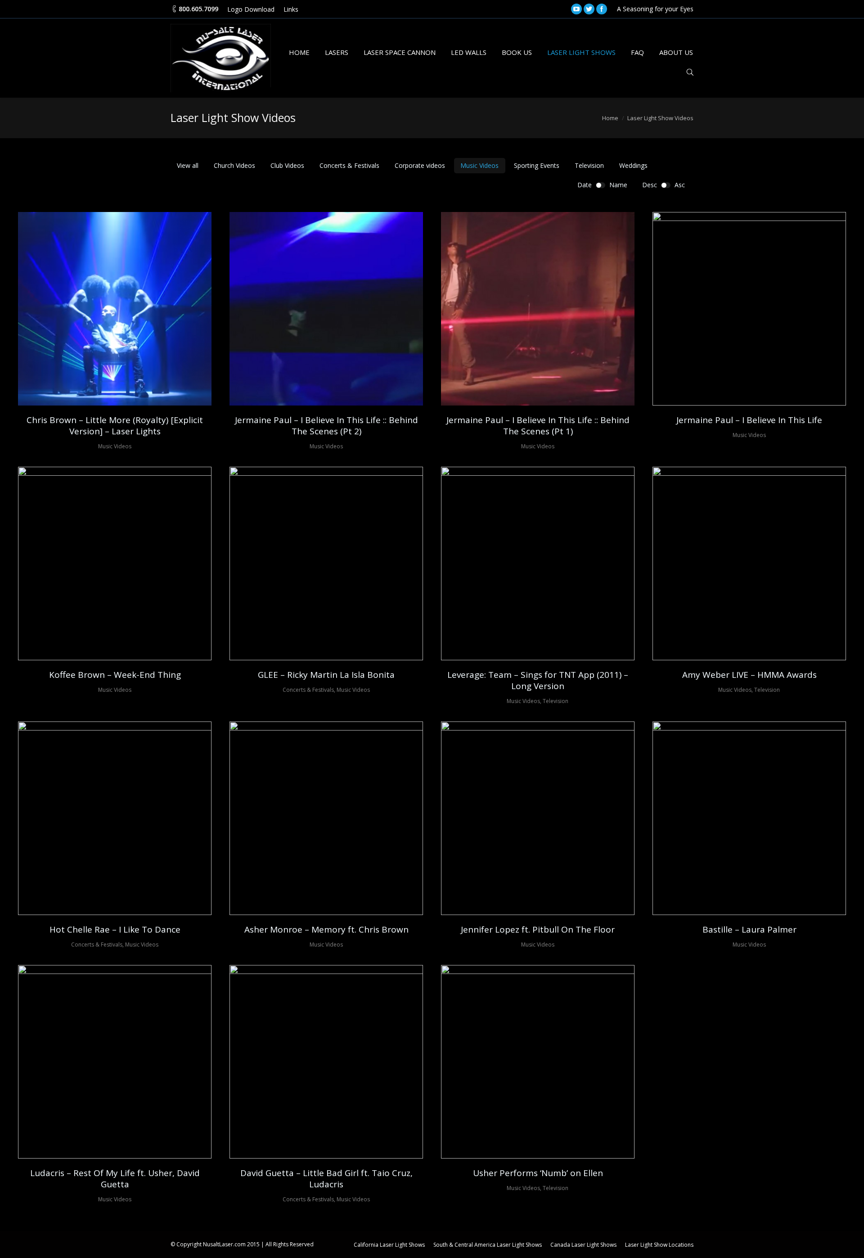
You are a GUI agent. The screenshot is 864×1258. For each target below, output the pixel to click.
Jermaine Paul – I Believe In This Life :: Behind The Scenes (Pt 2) (326, 426)
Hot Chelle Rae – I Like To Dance (115, 929)
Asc (680, 184)
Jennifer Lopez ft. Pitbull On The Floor (538, 929)
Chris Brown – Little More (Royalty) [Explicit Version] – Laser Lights (115, 426)
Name (618, 184)
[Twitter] (589, 9)
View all (187, 165)
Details (127, 308)
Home (610, 118)
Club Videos (287, 165)
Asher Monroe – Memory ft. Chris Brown (326, 929)
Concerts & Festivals (349, 165)
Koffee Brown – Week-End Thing (115, 675)
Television (589, 165)
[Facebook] (601, 9)
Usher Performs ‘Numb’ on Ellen (538, 1173)
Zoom (102, 308)
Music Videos (479, 165)
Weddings (633, 165)
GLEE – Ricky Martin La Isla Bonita (326, 675)
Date (584, 184)
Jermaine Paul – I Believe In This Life (749, 420)
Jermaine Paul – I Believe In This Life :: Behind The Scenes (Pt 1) (538, 426)
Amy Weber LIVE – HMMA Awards (749, 675)
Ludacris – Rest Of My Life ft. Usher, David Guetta (115, 1179)
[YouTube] (576, 9)
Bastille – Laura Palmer (749, 929)
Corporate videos (420, 165)
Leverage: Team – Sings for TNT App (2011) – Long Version (537, 680)
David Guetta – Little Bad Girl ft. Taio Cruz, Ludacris (326, 1179)
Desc (649, 184)
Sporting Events (536, 165)
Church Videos (234, 165)
